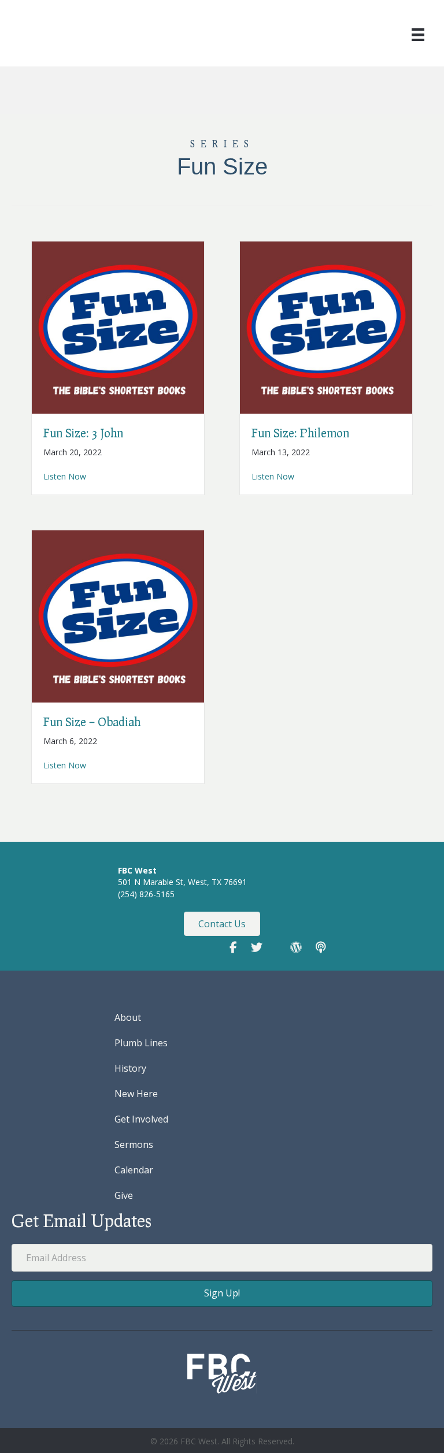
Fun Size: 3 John (83, 433)
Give (123, 1195)
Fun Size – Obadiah (91, 722)
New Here (136, 1093)
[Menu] (418, 34)
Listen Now (64, 476)
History (130, 1068)
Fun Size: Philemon (300, 433)
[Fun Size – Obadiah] (118, 615)
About (127, 1017)
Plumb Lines (141, 1042)
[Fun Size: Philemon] (326, 326)
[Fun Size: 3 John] (118, 326)
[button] (222, 1293)
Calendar (133, 1170)
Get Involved (141, 1119)
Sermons (133, 1144)
